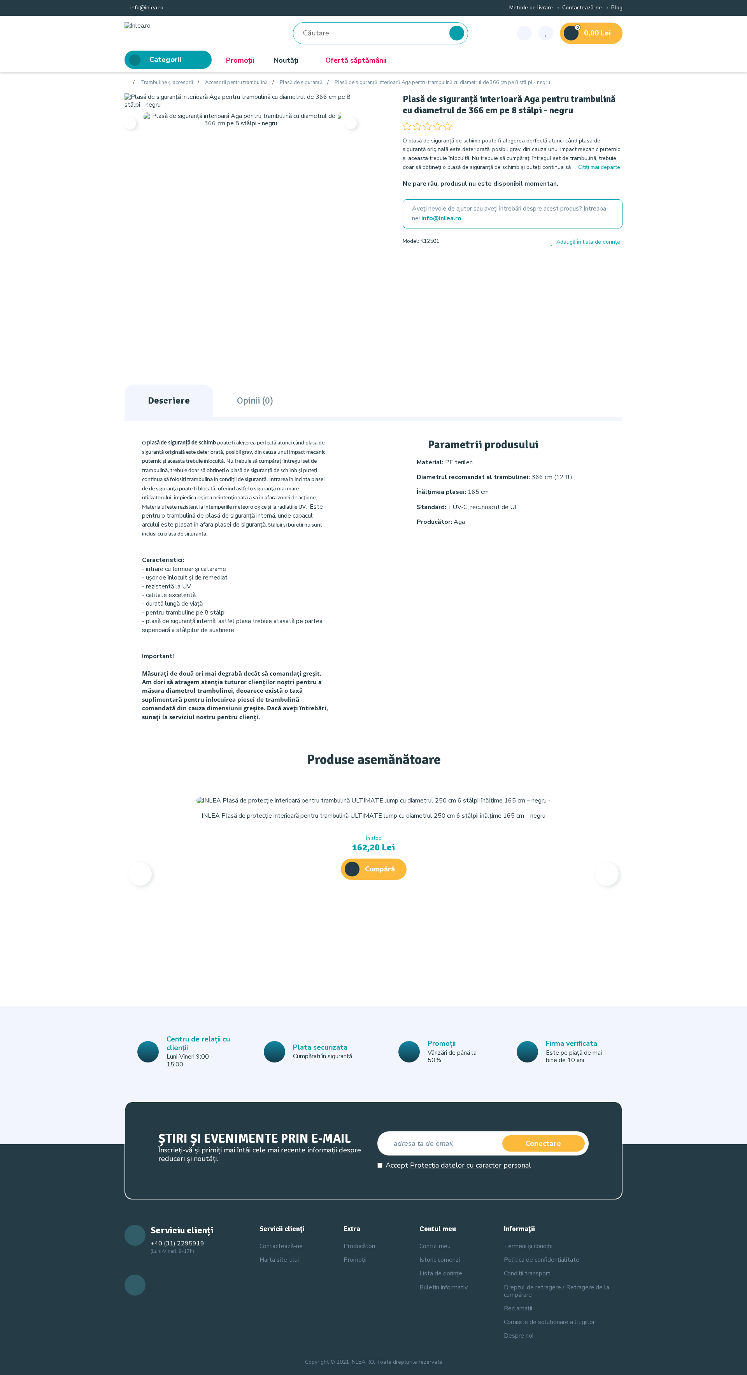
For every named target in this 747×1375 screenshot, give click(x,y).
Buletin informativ (443, 1287)
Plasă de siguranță (301, 83)
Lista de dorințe (440, 1273)
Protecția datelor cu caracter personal (470, 1165)
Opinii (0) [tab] (255, 400)
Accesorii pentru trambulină (236, 83)
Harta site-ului (279, 1260)
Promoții (240, 60)
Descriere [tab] (169, 400)
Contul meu (435, 1246)
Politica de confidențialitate (541, 1260)
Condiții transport (527, 1273)
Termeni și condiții (528, 1246)
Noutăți (286, 60)
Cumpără (380, 869)
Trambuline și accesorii (166, 83)
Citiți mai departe (599, 167)
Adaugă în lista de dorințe (588, 242)
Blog (616, 8)
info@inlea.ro (146, 8)
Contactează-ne (582, 8)
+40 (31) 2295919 (177, 1243)
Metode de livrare (531, 8)
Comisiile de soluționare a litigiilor (549, 1322)
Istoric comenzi (439, 1260)
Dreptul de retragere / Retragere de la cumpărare (556, 1291)
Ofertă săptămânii (355, 60)
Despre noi (518, 1335)
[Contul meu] (524, 33)
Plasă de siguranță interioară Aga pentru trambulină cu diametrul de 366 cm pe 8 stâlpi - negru (442, 83)
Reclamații (518, 1308)
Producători (359, 1246)
